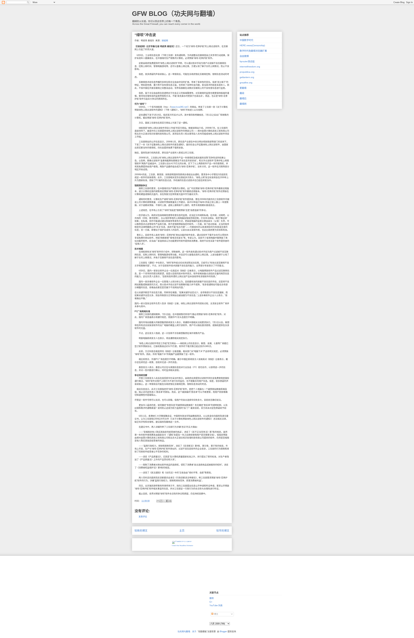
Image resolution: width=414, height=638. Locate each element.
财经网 (165, 40)
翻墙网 (243, 103)
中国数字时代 (246, 40)
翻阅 (242, 93)
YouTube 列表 (216, 605)
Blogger (223, 631)
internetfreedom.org (250, 66)
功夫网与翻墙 (184, 631)
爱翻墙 (243, 88)
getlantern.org (247, 77)
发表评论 (143, 516)
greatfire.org (246, 82)
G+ (210, 602)
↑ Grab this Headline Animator (182, 545)
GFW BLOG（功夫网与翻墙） (175, 13)
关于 (194, 631)
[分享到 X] (164, 501)
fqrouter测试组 (247, 61)
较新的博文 (141, 530)
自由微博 (244, 56)
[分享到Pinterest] (170, 501)
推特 (211, 598)
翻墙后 (243, 98)
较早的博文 (222, 530)
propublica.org (247, 72)
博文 (215, 614)
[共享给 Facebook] (167, 501)
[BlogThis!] (161, 501)
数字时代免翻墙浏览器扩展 (253, 50)
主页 (182, 530)
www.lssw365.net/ (179, 107)
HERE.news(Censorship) (252, 45)
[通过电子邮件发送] (158, 501)
